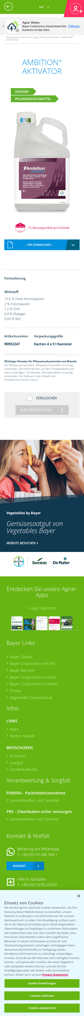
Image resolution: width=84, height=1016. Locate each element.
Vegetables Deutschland (31, 697)
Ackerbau (18, 755)
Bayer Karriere (22, 670)
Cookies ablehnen (42, 996)
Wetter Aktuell (22, 735)
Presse (15, 690)
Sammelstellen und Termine (34, 800)
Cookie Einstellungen (42, 983)
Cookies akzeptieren (42, 1008)
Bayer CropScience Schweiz (34, 683)
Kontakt (19, 866)
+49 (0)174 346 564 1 (39, 854)
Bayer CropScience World (32, 663)
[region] (42, 953)
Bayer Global (21, 656)
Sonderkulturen (23, 769)
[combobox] (41, 244)
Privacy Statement (55, 975)
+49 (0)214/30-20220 (39, 884)
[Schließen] (3, 26)
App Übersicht (43, 608)
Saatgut (16, 762)
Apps (14, 729)
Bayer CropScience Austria (33, 677)
